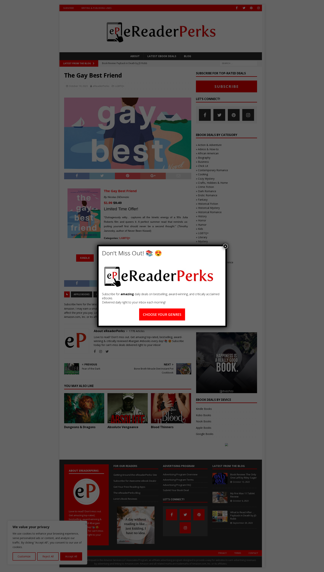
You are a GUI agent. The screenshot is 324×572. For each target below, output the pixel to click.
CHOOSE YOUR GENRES (162, 314)
